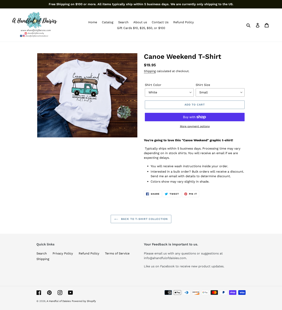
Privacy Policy (63, 253)
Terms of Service (117, 253)
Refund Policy (89, 253)
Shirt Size (203, 85)
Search (41, 253)
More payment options (195, 126)
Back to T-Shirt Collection (144, 218)
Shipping (150, 71)
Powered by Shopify (84, 301)
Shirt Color (153, 85)
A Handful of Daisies (59, 301)
